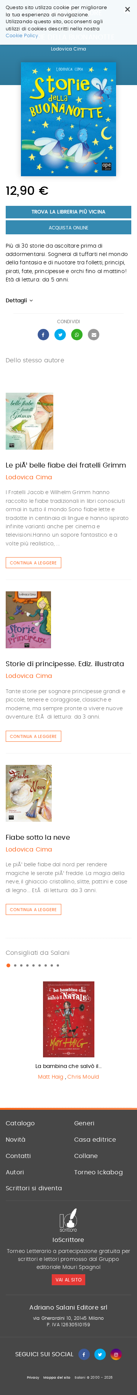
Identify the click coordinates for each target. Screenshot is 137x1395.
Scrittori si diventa (34, 1188)
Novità (15, 1140)
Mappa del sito (56, 1377)
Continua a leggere (33, 563)
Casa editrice (95, 1140)
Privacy (33, 1377)
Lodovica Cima (68, 49)
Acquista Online (69, 228)
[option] (68, 1032)
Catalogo (20, 1123)
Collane (86, 1156)
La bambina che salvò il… (68, 1066)
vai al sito (68, 1280)
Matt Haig (51, 1077)
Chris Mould (83, 1077)
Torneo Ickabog (98, 1172)
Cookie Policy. (23, 35)
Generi (84, 1123)
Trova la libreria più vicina (69, 212)
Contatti (18, 1156)
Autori (15, 1172)
